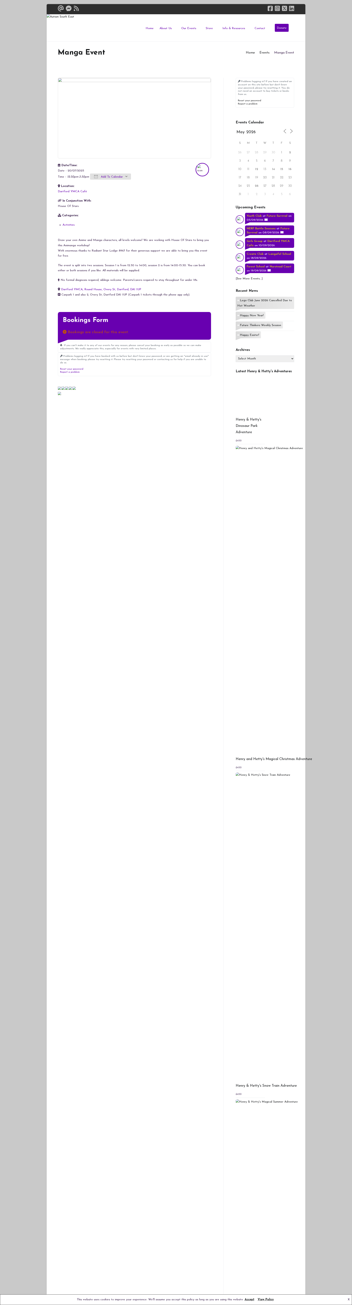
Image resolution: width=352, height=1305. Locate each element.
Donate (282, 28)
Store (209, 28)
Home (150, 28)
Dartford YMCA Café (72, 191)
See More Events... (249, 278)
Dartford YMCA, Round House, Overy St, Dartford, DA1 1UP (101, 289)
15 (281, 169)
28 (256, 152)
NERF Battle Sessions (261, 228)
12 (256, 169)
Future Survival (277, 216)
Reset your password (71, 369)
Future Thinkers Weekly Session (260, 325)
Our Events (188, 28)
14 (273, 169)
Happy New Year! (252, 315)
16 (290, 169)
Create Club (255, 254)
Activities (69, 224)
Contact (260, 28)
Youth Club (254, 216)
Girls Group (255, 241)
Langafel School (279, 254)
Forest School (256, 266)
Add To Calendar (111, 176)
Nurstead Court (280, 266)
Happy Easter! (249, 335)
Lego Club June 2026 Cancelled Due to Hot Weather (264, 303)
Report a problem (70, 372)
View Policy (266, 1299)
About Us (166, 28)
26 (256, 186)
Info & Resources (233, 28)
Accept (249, 1299)
